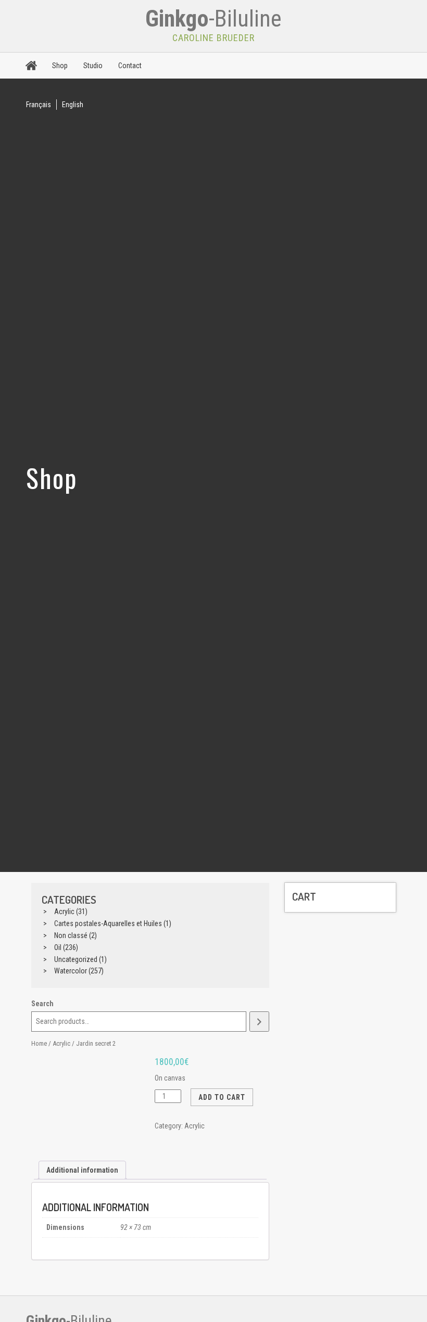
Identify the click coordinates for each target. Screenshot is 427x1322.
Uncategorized (75, 959)
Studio (93, 65)
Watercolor (70, 971)
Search (42, 1003)
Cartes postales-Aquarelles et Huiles (108, 923)
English (72, 104)
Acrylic (64, 911)
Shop (60, 65)
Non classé (70, 935)
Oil (57, 947)
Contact (130, 65)
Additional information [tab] (82, 1170)
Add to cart (221, 1097)
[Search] (259, 1021)
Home (39, 1043)
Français (38, 104)
